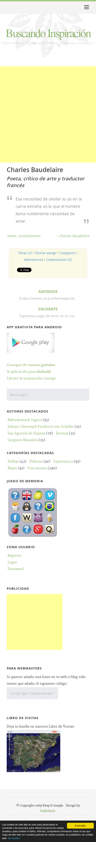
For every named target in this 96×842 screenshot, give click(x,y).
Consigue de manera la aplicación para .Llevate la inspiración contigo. (32, 372)
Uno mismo (37, 468)
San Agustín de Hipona (26, 433)
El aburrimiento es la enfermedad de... (48, 295)
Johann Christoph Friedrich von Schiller (41, 427)
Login (12, 562)
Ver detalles (14, 838)
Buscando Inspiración (48, 32)
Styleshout (47, 811)
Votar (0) (25, 253)
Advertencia (33, 260)
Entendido (80, 825)
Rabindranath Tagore (25, 420)
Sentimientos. (29, 236)
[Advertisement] (48, 114)
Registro (14, 556)
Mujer (12, 468)
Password (15, 569)
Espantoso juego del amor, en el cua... (48, 312)
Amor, (12, 236)
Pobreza (36, 461)
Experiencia (63, 461)
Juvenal (62, 433)
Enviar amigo (45, 253)
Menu (85, 7)
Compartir (67, 253)
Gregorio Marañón (23, 440)
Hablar (13, 461)
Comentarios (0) (59, 260)
